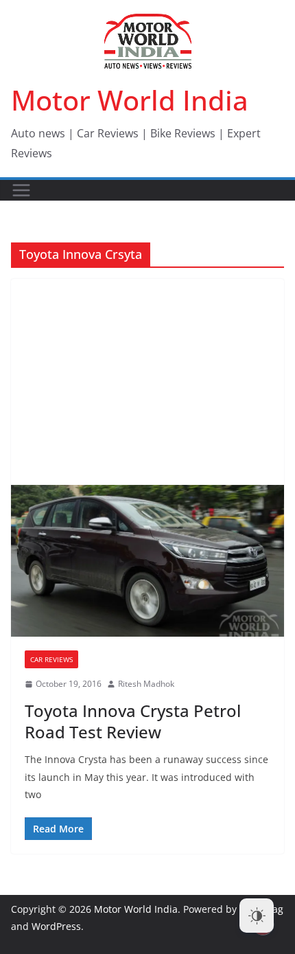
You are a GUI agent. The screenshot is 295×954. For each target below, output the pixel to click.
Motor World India (129, 100)
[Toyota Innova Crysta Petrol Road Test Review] (147, 561)
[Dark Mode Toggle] (256, 915)
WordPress (56, 926)
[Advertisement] (147, 382)
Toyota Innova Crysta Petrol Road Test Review (133, 721)
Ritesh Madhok (146, 684)
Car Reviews (51, 659)
